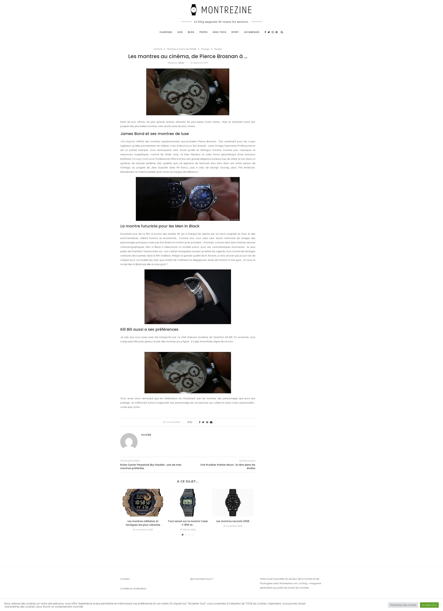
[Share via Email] (211, 422)
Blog (191, 32)
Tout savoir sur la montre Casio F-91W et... (188, 523)
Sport (235, 32)
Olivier (181, 62)
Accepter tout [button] (429, 605)
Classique (166, 32)
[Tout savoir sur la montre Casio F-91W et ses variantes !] (188, 503)
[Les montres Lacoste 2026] (233, 503)
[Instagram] (273, 32)
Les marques (251, 32)
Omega (205, 49)
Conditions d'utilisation (133, 588)
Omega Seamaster (144, 158)
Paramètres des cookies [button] (403, 605)
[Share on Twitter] (203, 422)
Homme (158, 49)
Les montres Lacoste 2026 (232, 521)
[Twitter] (269, 32)
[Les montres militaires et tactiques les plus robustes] (143, 503)
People (204, 32)
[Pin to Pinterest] (207, 422)
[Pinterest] (276, 32)
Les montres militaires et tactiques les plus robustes (143, 523)
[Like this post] (193, 422)
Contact (125, 578)
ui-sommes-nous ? (202, 578)
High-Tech (219, 32)
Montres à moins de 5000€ (181, 49)
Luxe (180, 32)
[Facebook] (265, 32)
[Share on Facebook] (199, 422)
